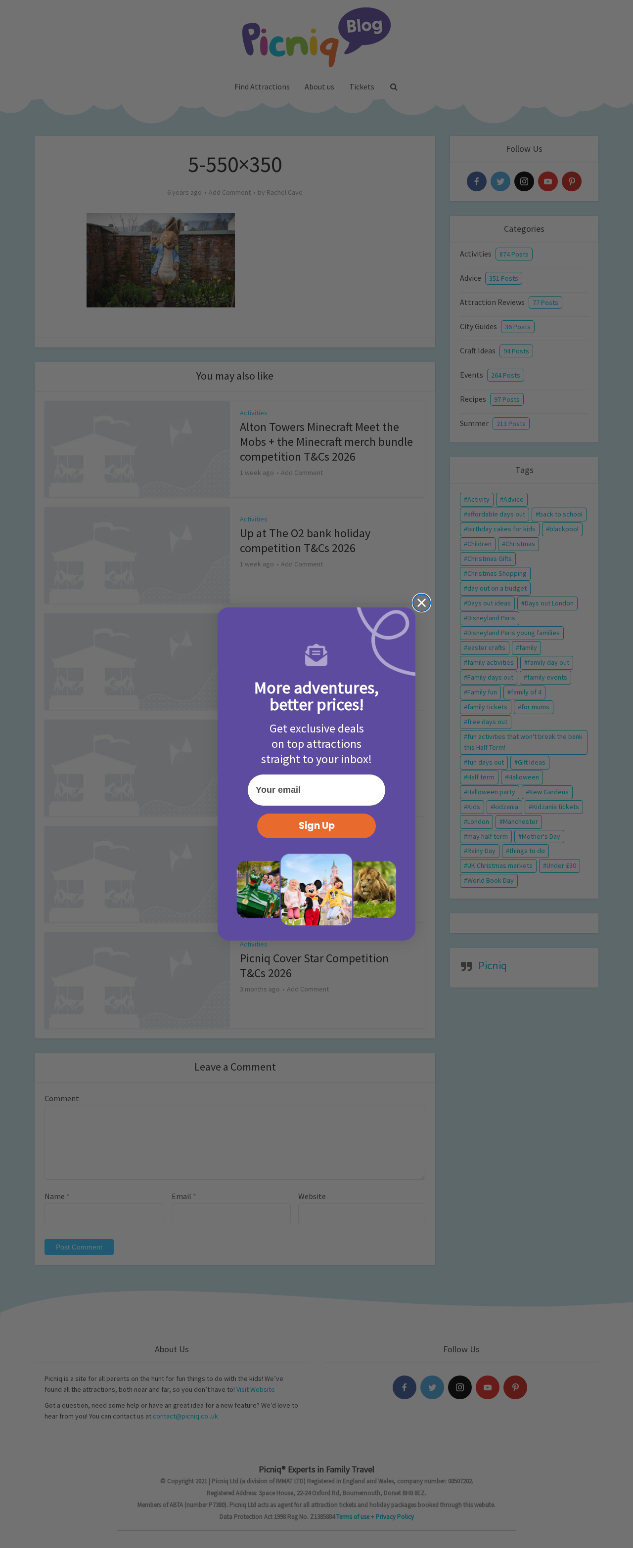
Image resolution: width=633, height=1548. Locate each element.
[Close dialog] (421, 602)
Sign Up (317, 825)
